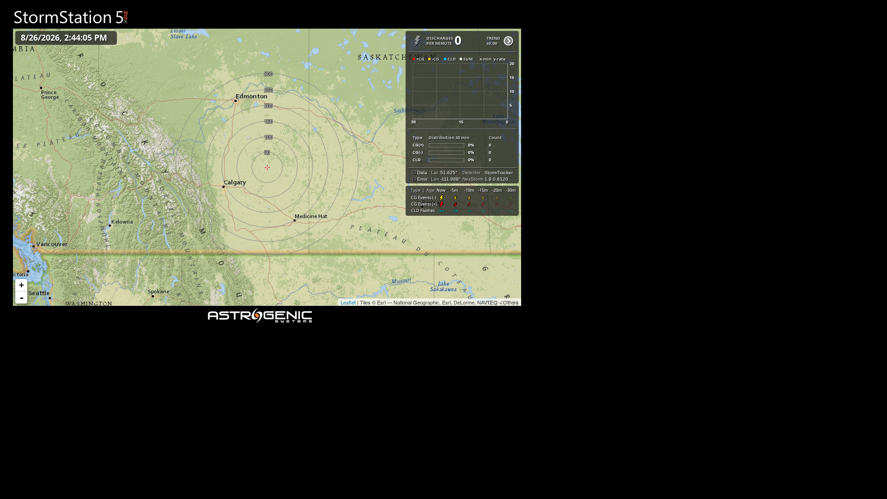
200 (267, 105)
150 (267, 121)
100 (267, 137)
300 (267, 73)
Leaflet (348, 302)
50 (267, 152)
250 (267, 89)
